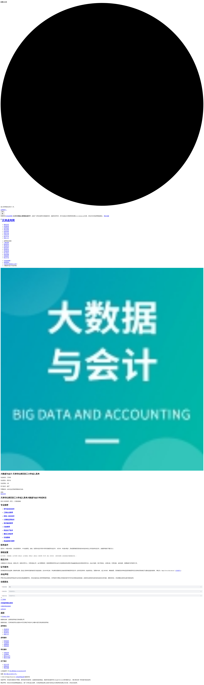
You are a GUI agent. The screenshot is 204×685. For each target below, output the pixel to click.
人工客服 (3, 599)
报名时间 (6, 244)
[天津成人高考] (5, 616)
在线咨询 (6, 652)
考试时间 (6, 246)
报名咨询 (3, 494)
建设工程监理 (8, 534)
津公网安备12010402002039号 (17, 671)
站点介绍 (6, 664)
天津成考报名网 (20, 677)
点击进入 (178, 570)
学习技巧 (6, 252)
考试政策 (6, 226)
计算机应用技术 (9, 519)
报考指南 (6, 228)
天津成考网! (9, 216)
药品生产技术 (8, 530)
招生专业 (6, 233)
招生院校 (6, 231)
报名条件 (6, 247)
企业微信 (6, 654)
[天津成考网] (8, 220)
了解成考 (6, 242)
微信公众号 (7, 656)
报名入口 (6, 238)
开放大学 (6, 234)
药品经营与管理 (9, 541)
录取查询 (6, 646)
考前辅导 (6, 256)
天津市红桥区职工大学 (10, 264)
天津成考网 (7, 260)
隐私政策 (6, 666)
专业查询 (6, 642)
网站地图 (106, 216)
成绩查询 (6, 644)
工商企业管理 (8, 512)
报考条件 (6, 631)
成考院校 (6, 262)
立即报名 (4, 209)
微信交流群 (7, 657)
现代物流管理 (8, 523)
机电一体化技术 (9, 516)
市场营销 (7, 537)
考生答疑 (6, 229)
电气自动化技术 (9, 509)
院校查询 (6, 641)
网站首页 (6, 224)
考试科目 (6, 249)
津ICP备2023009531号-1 (10, 674)
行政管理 (7, 527)
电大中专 (6, 236)
